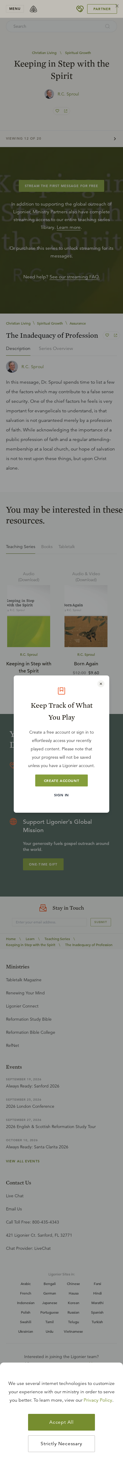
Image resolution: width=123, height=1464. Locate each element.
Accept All (61, 1422)
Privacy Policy (98, 1400)
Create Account (61, 780)
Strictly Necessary (61, 1444)
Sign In (61, 794)
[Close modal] (100, 683)
